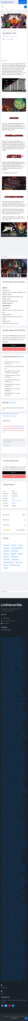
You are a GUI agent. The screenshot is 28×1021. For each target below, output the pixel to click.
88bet (20, 753)
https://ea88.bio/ (9, 725)
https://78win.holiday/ (13, 867)
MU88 (18, 693)
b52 (11, 646)
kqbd (23, 670)
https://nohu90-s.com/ (4, 852)
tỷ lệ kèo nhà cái (15, 712)
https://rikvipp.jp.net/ (4, 708)
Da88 (22, 912)
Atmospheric (7, 559)
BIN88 (15, 650)
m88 (23, 806)
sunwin (20, 638)
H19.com (12, 829)
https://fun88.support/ (13, 925)
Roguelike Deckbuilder (17, 548)
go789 (25, 909)
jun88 (9, 699)
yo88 (22, 703)
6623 (14, 914)
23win (5, 670)
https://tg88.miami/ (16, 868)
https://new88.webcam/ (23, 699)
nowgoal (19, 650)
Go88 (17, 650)
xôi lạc (8, 642)
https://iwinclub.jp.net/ (13, 707)
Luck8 (21, 751)
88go (2, 926)
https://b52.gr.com (4, 910)
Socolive (7, 840)
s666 (4, 799)
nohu (25, 752)
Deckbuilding (15, 551)
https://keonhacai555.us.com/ (12, 820)
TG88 (2, 762)
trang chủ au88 (9, 788)
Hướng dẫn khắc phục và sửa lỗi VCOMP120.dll (12, 376)
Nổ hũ (11, 683)
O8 (10, 770)
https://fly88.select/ (4, 694)
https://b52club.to (20, 733)
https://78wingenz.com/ (5, 728)
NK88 (8, 734)
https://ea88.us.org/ (20, 827)
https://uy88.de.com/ (6, 753)
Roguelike (13, 553)
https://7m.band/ (21, 710)
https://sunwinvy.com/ (4, 889)
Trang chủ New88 (4, 906)
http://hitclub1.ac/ (4, 821)
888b (19, 840)
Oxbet (25, 912)
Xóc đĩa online (19, 656)
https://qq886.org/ (13, 934)
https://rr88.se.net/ (18, 655)
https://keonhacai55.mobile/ (22, 718)
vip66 (21, 642)
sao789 (9, 701)
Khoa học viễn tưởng (15, 565)
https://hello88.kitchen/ (17, 720)
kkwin (2, 845)
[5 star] (9, 445)
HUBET (2, 830)
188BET (4, 720)
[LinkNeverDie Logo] (7, 2)
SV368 (23, 815)
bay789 (24, 924)
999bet (13, 824)
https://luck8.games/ (21, 836)
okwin (19, 863)
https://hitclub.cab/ (11, 717)
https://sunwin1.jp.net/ (14, 785)
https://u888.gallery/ (17, 771)
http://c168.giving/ (16, 762)
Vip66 (23, 642)
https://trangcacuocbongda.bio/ (6, 716)
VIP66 (15, 643)
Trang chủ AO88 (16, 903)
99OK (14, 891)
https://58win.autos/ (4, 758)
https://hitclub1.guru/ (8, 791)
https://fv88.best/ (16, 889)
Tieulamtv (2, 797)
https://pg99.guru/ (4, 908)
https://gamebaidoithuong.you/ (6, 689)
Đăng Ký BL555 (22, 886)
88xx (6, 734)
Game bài (12, 693)
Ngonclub (19, 683)
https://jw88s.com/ (18, 842)
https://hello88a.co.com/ (5, 763)
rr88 (18, 702)
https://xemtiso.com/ (12, 846)
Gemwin (10, 718)
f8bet (13, 689)
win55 (25, 806)
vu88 (2, 798)
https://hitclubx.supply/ (12, 736)
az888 (25, 790)
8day (14, 701)
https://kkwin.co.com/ (11, 777)
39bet (21, 804)
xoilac (22, 646)
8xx (26, 651)
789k (8, 823)
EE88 (17, 696)
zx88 (22, 887)
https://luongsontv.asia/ (13, 917)
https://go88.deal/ (20, 667)
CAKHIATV (9, 888)
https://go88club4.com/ (15, 685)
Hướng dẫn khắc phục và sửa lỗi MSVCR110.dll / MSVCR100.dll (12, 371)
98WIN (12, 826)
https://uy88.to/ (14, 830)
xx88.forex (11, 847)
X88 (1, 843)
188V (15, 882)
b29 (8, 705)
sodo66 (20, 781)
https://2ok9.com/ (23, 686)
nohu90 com (23, 884)
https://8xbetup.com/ (4, 917)
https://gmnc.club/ (10, 751)
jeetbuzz (14, 847)
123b (5, 735)
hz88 (12, 755)
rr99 (6, 926)
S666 (4, 791)
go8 (2, 735)
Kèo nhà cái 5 (24, 656)
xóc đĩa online (9, 760)
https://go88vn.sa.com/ (18, 690)
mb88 (19, 734)
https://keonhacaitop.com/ (14, 671)
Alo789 (5, 642)
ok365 (2, 823)
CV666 (7, 904)
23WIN (5, 768)
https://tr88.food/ (6, 848)
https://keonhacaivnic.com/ (5, 750)
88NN (9, 834)
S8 (24, 833)
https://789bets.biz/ (15, 728)
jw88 (6, 907)
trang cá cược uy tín (21, 712)
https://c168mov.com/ (15, 732)
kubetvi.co (22, 764)
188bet (17, 920)
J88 (23, 753)
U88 (17, 817)
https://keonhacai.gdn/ (13, 661)
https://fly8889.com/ (11, 703)
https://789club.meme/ (7, 850)
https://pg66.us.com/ (20, 663)
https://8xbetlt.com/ (22, 722)
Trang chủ (4, 30)
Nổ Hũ (9, 835)
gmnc (17, 729)
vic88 (23, 824)
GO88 (2, 667)
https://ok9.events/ (4, 702)
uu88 (2, 733)
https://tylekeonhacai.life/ (12, 669)
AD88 (10, 799)
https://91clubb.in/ (23, 761)
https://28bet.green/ (22, 839)
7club (4, 911)
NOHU (13, 893)
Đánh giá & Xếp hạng (9, 416)
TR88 (25, 845)
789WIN (22, 818)
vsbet (8, 713)
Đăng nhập (22, 2)
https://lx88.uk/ (3, 885)
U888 (9, 732)
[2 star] (5, 445)
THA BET (22, 894)
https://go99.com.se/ (20, 835)
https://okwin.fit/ (10, 924)
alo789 (5, 801)
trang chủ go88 (21, 792)
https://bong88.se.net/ (4, 712)
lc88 (22, 829)
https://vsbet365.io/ (11, 831)
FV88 (12, 779)
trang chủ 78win (16, 922)
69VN (19, 882)
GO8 (17, 928)
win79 (19, 670)
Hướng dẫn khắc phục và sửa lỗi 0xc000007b (12, 389)
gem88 (2, 669)
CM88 (10, 686)
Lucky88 (12, 854)
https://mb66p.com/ (4, 643)
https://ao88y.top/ (16, 904)
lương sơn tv (3, 765)
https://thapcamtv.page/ (21, 917)
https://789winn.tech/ (12, 864)
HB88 (10, 884)
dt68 (4, 667)
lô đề (26, 712)
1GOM (11, 657)
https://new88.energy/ (4, 827)
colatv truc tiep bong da (7, 645)
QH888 (2, 819)
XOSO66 (12, 920)
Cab (7, 36)
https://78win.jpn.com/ (22, 865)
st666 (19, 825)
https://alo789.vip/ (21, 905)
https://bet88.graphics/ (5, 686)
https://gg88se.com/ (4, 794)
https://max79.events (21, 914)
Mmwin (10, 787)
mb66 (5, 701)
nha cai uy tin (8, 656)
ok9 (10, 651)
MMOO (16, 768)
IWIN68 (13, 724)
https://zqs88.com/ (16, 866)
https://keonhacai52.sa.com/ (13, 919)
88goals (2, 657)
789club (2, 673)
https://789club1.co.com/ (5, 709)
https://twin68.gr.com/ (17, 815)
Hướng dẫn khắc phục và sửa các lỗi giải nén (14, 367)
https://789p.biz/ (10, 833)
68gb (24, 733)
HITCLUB (25, 738)
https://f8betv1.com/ (22, 892)
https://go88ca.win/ (4, 902)
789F (10, 823)
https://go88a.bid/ (22, 782)
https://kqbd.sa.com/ (4, 919)
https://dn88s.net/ (4, 796)
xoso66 (25, 640)
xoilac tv (2, 638)
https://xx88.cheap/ (14, 916)
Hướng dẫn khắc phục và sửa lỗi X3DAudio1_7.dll (12, 385)
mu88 (26, 734)
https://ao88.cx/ (19, 796)
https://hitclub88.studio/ (5, 780)
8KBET (26, 764)
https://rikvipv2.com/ (4, 784)
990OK (25, 915)
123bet (12, 792)
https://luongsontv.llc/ (7, 755)
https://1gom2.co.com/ (4, 721)
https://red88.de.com (4, 838)
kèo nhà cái (23, 655)
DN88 (24, 757)
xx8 (9, 856)
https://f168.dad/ (22, 732)
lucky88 (25, 792)
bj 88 (20, 770)
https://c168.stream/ (6, 855)
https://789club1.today (18, 765)
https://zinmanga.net (8, 637)
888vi (2, 888)
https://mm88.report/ (9, 774)
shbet (17, 738)
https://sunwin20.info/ (9, 837)
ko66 (13, 910)
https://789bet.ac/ (23, 869)
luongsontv (3, 648)
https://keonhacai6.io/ (19, 931)
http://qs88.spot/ (4, 860)
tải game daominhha (12, 662)
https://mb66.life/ (16, 644)
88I (6, 723)
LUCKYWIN (10, 903)
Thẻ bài (20, 545)
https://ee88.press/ (11, 908)
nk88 (2, 771)
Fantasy (5, 565)
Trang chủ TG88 (3, 901)
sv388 (10, 638)
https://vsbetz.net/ (4, 831)
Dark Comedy (14, 556)
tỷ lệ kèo (11, 930)
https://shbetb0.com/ (13, 692)
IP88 (4, 922)
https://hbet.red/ (4, 773)
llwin (20, 838)
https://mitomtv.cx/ (4, 818)
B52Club (25, 709)
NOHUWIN (19, 911)
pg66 (9, 840)
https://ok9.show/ (15, 760)
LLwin (8, 773)
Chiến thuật (6, 545)
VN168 (10, 757)
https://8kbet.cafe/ (4, 816)
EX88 (4, 828)
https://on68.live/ (4, 839)
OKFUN (8, 868)
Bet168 (2, 670)
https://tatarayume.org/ (16, 850)
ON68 (15, 774)
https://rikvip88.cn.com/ (17, 848)
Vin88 (25, 779)
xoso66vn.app (9, 830)
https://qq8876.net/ (4, 739)
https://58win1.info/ (16, 819)
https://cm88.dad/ (4, 659)
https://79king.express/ (4, 649)
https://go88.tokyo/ (17, 659)
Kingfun (20, 774)
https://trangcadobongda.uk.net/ (11, 733)
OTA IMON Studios (16, 500)
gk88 (9, 912)
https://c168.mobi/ (22, 898)
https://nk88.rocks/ (4, 930)
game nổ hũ (14, 730)
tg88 (11, 731)
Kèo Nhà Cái (24, 774)
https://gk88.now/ (13, 929)
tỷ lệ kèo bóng (15, 911)
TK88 (2, 793)
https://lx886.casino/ (10, 860)
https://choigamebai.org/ (5, 651)
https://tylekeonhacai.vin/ (5, 710)
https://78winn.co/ (18, 902)
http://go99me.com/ (7, 819)
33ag (7, 832)
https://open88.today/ (4, 665)
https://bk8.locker (4, 895)
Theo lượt (14, 545)
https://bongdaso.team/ (14, 710)
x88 (16, 703)
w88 (1, 753)
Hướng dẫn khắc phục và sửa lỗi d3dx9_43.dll (12, 394)
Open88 (21, 768)
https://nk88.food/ (4, 858)
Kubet (2, 770)
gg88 (23, 834)
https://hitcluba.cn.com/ (5, 756)
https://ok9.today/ (4, 894)
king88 (2, 851)
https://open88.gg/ (14, 886)
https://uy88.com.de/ (4, 772)
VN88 (2, 837)
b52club (23, 769)
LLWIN (17, 686)
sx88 (8, 907)
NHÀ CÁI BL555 (13, 862)
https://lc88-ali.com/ (12, 780)
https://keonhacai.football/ (11, 640)
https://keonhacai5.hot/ (19, 784)
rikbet (21, 749)
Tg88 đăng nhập (6, 762)
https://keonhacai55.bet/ (5, 641)
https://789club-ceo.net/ (5, 718)
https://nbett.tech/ (6, 905)
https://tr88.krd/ (10, 909)
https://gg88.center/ (4, 703)
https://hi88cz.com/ (16, 930)
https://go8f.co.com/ (8, 890)
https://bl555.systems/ (4, 726)
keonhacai (20, 750)
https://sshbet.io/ (12, 691)
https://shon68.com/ (4, 920)
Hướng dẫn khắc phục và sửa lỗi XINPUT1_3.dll (12, 362)
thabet (20, 701)
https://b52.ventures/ (15, 791)
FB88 (25, 729)
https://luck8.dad (18, 757)
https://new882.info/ (18, 822)
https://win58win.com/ (4, 891)
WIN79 (25, 913)
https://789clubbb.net (11, 913)
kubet (8, 638)
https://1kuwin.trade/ (11, 806)
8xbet (13, 766)
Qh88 (10, 762)
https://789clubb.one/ (21, 661)
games (9, 30)
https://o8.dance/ (22, 866)
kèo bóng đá (22, 885)
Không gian (6, 548)
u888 (4, 730)
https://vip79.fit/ (10, 650)
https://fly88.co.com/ (4, 732)
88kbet (14, 863)
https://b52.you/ (23, 717)
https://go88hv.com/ (23, 756)
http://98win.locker (22, 908)
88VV (10, 764)
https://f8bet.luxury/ (11, 915)
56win (6, 922)
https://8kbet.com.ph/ (4, 815)
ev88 (20, 703)
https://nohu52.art (20, 778)
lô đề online (12, 818)
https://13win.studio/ (4, 833)
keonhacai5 (24, 918)
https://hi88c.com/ (4, 934)
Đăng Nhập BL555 (15, 888)
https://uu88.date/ (4, 822)
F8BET (5, 800)
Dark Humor (19, 562)
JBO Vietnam (11, 885)
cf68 (19, 805)
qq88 (19, 767)
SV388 (15, 893)
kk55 (9, 839)
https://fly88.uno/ (11, 666)
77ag (2, 817)
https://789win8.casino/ (11, 739)
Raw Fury (14, 503)
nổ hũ (9, 663)
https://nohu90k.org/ (18, 897)
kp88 (13, 890)
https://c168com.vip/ (4, 861)
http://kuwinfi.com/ (20, 844)
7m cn (11, 910)
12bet (18, 925)
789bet (5, 725)
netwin (9, 904)
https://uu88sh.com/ (20, 853)
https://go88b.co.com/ (19, 708)
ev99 (8, 749)
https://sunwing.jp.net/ (4, 766)
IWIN (17, 640)
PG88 (24, 669)
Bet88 (2, 666)
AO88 (17, 716)
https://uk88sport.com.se (12, 838)
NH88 (18, 893)
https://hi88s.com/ (20, 665)
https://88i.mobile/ (4, 795)
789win (16, 658)
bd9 (1, 848)
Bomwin (10, 672)
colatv (2, 645)
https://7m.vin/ (24, 763)
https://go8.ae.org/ (4, 835)
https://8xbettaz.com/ (9, 761)
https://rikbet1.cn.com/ (15, 722)
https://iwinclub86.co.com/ (13, 709)
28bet (4, 777)
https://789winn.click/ (4, 862)
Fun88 (5, 638)
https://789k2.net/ (4, 847)
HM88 (19, 768)
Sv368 (12, 665)
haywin (4, 790)
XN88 (18, 851)
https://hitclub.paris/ (11, 927)
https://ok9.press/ (10, 719)
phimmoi (5, 871)
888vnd (4, 888)
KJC (24, 651)
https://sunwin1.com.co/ (14, 782)
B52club (10, 700)
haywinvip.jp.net (11, 786)
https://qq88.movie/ (4, 924)
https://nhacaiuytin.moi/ (13, 711)
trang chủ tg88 (20, 788)
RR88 (15, 646)
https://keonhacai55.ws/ (22, 820)
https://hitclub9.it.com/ (22, 766)
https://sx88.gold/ (4, 749)
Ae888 (12, 781)
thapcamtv (18, 646)
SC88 (6, 715)
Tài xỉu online (5, 843)
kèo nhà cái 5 (16, 801)
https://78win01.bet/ (4, 727)
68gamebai (8, 769)
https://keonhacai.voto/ (13, 668)
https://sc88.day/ (23, 719)
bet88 (5, 653)
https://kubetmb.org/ (4, 849)
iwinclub (2, 662)
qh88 (10, 749)
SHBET (9, 655)
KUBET (19, 900)
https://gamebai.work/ (13, 687)
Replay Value (15, 559)
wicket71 (18, 847)
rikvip (10, 641)
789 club (2, 779)
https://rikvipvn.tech (4, 915)
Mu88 (2, 914)
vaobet (17, 666)
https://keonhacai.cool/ (19, 694)
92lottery (17, 909)
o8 (9, 695)
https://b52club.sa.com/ (23, 660)
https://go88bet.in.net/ (4, 787)
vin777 (2, 911)
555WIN (2, 887)
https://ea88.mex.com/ (19, 772)
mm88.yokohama (11, 849)
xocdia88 (13, 757)
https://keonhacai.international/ (6, 724)
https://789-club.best (15, 787)
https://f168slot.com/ (12, 664)
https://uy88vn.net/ (17, 924)
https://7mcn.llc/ (3, 695)
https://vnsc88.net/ (4, 731)
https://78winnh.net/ (19, 643)
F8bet (23, 705)
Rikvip (13, 657)
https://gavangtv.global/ (7, 817)
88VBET (17, 887)
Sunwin (2, 704)
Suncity (11, 896)
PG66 (2, 774)
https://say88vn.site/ (9, 790)
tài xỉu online (19, 673)
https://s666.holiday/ (8, 798)
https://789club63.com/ (19, 783)
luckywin (4, 774)
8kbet (13, 655)
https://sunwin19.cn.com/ (5, 661)
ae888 (17, 753)
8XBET (12, 756)
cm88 (2, 685)
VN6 (20, 868)
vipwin (2, 792)
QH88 (21, 862)
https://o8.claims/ (4, 867)
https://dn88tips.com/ (4, 864)
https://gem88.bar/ (4, 650)
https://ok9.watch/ (16, 715)
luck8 (11, 735)
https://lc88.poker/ (24, 907)
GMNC (23, 684)
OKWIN (4, 927)
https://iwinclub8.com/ (10, 821)
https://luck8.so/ (3, 752)
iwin (5, 657)
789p (11, 842)
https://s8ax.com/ (4, 898)
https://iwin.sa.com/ (10, 659)
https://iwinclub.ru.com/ (5, 658)
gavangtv (13, 648)
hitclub (13, 641)
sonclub (25, 899)
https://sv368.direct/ (15, 638)
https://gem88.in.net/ (18, 821)
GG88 (7, 662)
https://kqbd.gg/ (22, 823)
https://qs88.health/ (17, 826)
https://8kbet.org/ (7, 671)
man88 (15, 898)
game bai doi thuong (14, 894)
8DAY (23, 911)
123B (12, 762)
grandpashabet (20, 794)
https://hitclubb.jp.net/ (20, 707)
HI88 (21, 895)
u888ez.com (12, 775)
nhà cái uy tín (13, 639)
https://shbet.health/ (13, 754)
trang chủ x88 (15, 788)
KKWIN (21, 858)
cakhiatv (16, 648)
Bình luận (6, 420)
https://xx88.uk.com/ (19, 793)
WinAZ (4, 859)
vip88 (9, 911)
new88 (17, 803)
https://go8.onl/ (10, 796)
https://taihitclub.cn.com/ (5, 691)
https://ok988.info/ (4, 699)
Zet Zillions (14, 30)
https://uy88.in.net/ (11, 772)
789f (16, 777)
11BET (11, 931)
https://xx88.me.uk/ (19, 649)
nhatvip (26, 791)
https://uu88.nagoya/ (13, 769)
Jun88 (2, 664)
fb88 (6, 713)
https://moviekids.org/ (8, 737)
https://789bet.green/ (4, 931)
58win (13, 705)
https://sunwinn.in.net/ (5, 757)
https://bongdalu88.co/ (4, 684)
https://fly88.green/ (12, 696)
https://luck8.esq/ (15, 836)
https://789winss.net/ (4, 903)
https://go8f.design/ (8, 767)
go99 (2, 734)
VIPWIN (22, 833)
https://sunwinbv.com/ (4, 923)
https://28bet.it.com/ (16, 869)
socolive (20, 641)
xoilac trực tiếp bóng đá (11, 723)
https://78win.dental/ (13, 901)
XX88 (9, 647)
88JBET (11, 868)
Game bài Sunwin (10, 926)
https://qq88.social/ (4, 896)
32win (14, 837)
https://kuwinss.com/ (4, 863)
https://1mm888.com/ (23, 916)
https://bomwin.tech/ (5, 654)
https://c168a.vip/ (10, 922)
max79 (18, 838)
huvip (2, 844)
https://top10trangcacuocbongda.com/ (7, 690)
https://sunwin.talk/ (4, 663)
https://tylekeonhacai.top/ (19, 706)
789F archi (7, 892)
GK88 (17, 854)
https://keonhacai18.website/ (5, 697)
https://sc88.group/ (22, 666)
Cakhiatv (12, 865)
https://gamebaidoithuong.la (21, 736)
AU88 (24, 787)
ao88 (8, 702)
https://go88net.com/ (20, 721)
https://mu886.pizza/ (4, 803)
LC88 (8, 818)
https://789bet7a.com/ (4, 781)
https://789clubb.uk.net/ (5, 707)
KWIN (25, 846)
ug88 (2, 791)
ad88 (12, 856)
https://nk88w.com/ (9, 844)
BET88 (5, 802)
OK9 (22, 687)
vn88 (8, 764)
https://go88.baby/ (4, 717)
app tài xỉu (3, 713)
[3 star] (6, 445)
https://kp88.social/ (12, 752)
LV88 (7, 851)
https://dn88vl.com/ (4, 897)
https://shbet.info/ (15, 714)
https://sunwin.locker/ (4, 647)
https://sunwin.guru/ (22, 716)
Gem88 (20, 912)
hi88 (5, 899)
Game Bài (2, 764)
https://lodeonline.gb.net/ (5, 683)
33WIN (9, 738)
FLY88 (24, 665)
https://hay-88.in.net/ (15, 764)
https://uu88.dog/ (4, 853)
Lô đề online (6, 704)
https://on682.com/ (4, 806)
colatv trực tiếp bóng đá (23, 644)
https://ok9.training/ (22, 854)
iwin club (12, 697)
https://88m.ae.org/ (11, 795)
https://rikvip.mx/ (17, 756)
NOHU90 (5, 738)
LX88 (9, 836)
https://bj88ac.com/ (4, 782)
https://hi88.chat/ (4, 719)
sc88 (2, 687)
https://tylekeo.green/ (17, 688)
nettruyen (2, 637)
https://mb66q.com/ (4, 644)
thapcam (20, 789)
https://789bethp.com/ (16, 731)
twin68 (2, 768)
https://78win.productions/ (14, 855)
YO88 (23, 913)
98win (17, 739)
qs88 (6, 764)
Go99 (14, 761)
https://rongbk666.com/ (19, 652)
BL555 (8, 752)
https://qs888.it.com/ (4, 857)
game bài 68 (22, 909)
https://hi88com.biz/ (19, 776)
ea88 (2, 907)
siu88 (14, 702)
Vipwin (15, 779)
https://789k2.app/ (11, 897)
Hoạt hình (6, 568)
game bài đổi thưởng (11, 765)
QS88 (8, 714)
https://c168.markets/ (12, 726)
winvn (10, 781)
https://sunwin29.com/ (17, 790)
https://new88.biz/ (20, 669)
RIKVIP (10, 658)
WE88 (16, 766)
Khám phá (6, 553)
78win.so (19, 695)
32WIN (24, 858)
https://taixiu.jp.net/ (11, 708)
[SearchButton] (25, 6)
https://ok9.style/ (14, 841)
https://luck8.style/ (20, 832)
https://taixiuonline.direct (5, 804)
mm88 (14, 926)
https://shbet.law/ (4, 692)
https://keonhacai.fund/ (15, 642)
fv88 (20, 887)
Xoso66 (9, 644)
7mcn (16, 656)
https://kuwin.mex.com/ (11, 870)
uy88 (15, 724)
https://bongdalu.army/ (5, 711)
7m (22, 650)
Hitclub (13, 663)
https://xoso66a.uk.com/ (17, 857)
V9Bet (7, 911)
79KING (2, 759)
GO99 (23, 791)
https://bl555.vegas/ (11, 918)
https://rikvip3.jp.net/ (11, 784)
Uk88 (2, 913)
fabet (12, 713)
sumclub (2, 738)
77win (2, 715)
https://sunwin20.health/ (13, 852)
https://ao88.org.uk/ (18, 927)
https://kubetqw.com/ (16, 802)
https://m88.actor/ (6, 778)
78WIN (23, 825)
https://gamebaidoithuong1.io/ (6, 785)
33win (24, 683)
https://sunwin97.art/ (21, 654)
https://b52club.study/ (18, 725)
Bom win (5, 760)
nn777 (4, 666)
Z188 (15, 716)
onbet (21, 799)
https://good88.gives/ (4, 776)
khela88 (21, 847)
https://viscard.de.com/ (12, 827)
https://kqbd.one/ (20, 711)
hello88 (14, 840)
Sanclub (23, 685)
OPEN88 (14, 665)
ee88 (14, 759)
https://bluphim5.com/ (21, 647)
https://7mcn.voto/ (4, 714)
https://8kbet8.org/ (20, 692)
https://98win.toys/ (17, 833)
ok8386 (18, 773)
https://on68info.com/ (23, 816)
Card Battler (6, 551)
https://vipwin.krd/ (4, 909)
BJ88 (14, 856)
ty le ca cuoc (13, 656)
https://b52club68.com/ (5, 722)
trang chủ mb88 (4, 788)
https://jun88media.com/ (19, 849)
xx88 (13, 646)
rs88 (25, 818)
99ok (20, 754)
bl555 (12, 843)
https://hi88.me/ (3, 696)
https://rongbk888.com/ (11, 652)
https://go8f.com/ (15, 933)
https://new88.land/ (11, 822)
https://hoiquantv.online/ (13, 698)
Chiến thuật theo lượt (8, 562)
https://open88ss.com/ (19, 915)
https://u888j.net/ (22, 730)
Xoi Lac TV (23, 889)
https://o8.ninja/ (12, 694)
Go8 (16, 891)
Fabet (12, 912)
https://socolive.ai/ (4, 820)
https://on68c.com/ (22, 803)
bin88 (5, 662)
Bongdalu (10, 712)
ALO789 (18, 689)
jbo (15, 931)
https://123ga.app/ (23, 840)
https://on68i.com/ (22, 801)
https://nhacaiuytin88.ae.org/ (6, 805)
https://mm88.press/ (4, 660)
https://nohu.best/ (13, 835)
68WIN (6, 775)
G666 (4, 823)
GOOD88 (14, 899)
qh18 (25, 841)
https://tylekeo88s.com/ (13, 800)
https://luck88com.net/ (4, 886)
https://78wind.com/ (23, 693)
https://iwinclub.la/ (24, 637)
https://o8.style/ (22, 702)
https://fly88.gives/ (20, 698)
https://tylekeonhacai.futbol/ (5, 646)
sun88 (11, 911)
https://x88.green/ (13, 738)
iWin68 (23, 786)
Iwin (14, 670)
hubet (12, 759)
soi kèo (24, 648)
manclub (20, 684)
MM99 (18, 830)
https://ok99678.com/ (22, 714)
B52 (4, 669)
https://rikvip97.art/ (15, 654)
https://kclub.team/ (4, 655)
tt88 (17, 734)
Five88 (17, 912)
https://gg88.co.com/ (23, 668)
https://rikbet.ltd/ (20, 653)
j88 (9, 776)
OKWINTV (2, 825)
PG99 (16, 663)
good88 (5, 854)
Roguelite (20, 553)
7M (17, 883)
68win (14, 755)
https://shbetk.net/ (19, 726)
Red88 (14, 912)
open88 (7, 664)
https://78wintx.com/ (11, 704)
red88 (21, 824)
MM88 (14, 647)
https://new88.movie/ (7, 685)
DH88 (15, 884)
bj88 (7, 695)
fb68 (24, 925)
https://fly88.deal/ (23, 715)
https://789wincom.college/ (13, 932)
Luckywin (16, 825)
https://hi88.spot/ (17, 885)
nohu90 (22, 709)
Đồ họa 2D (6, 556)
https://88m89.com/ (12, 900)
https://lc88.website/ (11, 794)
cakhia (2, 725)
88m (8, 930)
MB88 (22, 932)
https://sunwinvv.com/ (15, 770)
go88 (18, 641)
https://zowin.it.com (7, 770)
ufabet (13, 637)
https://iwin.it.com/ (12, 783)
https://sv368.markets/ (4, 841)
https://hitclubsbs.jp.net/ (5, 668)
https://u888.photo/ (8, 730)
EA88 (3, 775)
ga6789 (11, 702)
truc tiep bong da (17, 637)
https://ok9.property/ (13, 695)
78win (9, 639)
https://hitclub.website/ (13, 653)
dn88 (4, 767)
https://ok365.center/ (12, 649)
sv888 (13, 844)
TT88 (25, 835)
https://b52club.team (4, 706)
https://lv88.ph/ (20, 870)
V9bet (21, 670)
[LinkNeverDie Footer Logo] (11, 604)
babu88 (24, 847)
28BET (6, 846)
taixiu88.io (13, 750)
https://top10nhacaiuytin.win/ (18, 651)
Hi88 (21, 923)
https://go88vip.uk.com (4, 900)
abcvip (17, 884)
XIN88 (22, 842)
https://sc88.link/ (22, 773)
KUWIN (2, 870)
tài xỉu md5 (19, 921)
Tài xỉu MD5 (8, 657)
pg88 (23, 883)
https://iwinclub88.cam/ (17, 843)
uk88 (10, 713)
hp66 (15, 735)
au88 (4, 734)
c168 (16, 704)
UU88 (25, 770)
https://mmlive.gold (24, 735)
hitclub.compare (8, 792)
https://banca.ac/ (6, 687)
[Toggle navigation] (2, 6)
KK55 (9, 727)
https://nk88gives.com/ (13, 905)
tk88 (8, 694)
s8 (25, 788)
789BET (15, 689)
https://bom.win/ (15, 683)
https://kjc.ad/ (12, 845)
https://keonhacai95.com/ (17, 672)
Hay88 (21, 759)
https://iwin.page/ (17, 717)
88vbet (16, 858)
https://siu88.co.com (4, 834)
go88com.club (6, 786)
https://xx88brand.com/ (15, 660)
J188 (22, 770)
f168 (22, 683)
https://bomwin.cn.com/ (12, 721)
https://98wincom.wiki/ (22, 928)
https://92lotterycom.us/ (14, 727)
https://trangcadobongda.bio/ (6, 693)
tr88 (4, 792)
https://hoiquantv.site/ (4, 698)
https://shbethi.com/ (19, 691)
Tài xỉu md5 (15, 872)
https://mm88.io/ (4, 652)
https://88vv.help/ (19, 861)
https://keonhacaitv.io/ (13, 773)
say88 (24, 776)
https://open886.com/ (19, 664)
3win (3, 890)
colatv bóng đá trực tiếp (18, 645)
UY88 (2, 769)
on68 (10, 789)
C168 (12, 686)
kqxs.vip (12, 771)
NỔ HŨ (18, 704)
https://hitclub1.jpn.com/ (5, 783)
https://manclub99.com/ (5, 672)
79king (5, 688)
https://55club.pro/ (9, 768)
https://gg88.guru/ (4, 729)
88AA (20, 828)
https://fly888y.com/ (18, 786)
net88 (14, 684)
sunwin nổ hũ (16, 789)
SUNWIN (16, 737)
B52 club (18, 657)
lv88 (20, 829)
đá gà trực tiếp (14, 798)
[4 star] (8, 445)
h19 (14, 666)
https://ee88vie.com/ (4, 639)
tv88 (20, 819)
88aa (18, 886)
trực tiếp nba (21, 648)
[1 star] (4, 445)
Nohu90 (25, 684)
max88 (22, 657)
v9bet (10, 642)
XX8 (8, 799)
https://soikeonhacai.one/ (20, 755)
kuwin (4, 836)
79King (14, 686)
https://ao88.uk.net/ (7, 793)
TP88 (2, 869)
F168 (3, 688)
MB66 (11, 644)
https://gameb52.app (12, 763)
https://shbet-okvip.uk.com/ (14, 816)
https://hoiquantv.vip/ (19, 697)
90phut (24, 726)
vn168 (19, 759)
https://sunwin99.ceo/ (13, 667)
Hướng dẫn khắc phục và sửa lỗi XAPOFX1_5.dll (12, 380)
